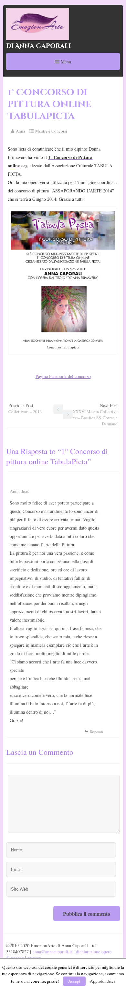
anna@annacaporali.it (52, 952)
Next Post (92, 414)
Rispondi (96, 731)
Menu (65, 62)
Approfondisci (102, 981)
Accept (74, 981)
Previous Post (25, 408)
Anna (20, 131)
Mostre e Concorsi (51, 131)
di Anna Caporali (38, 46)
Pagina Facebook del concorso (63, 376)
